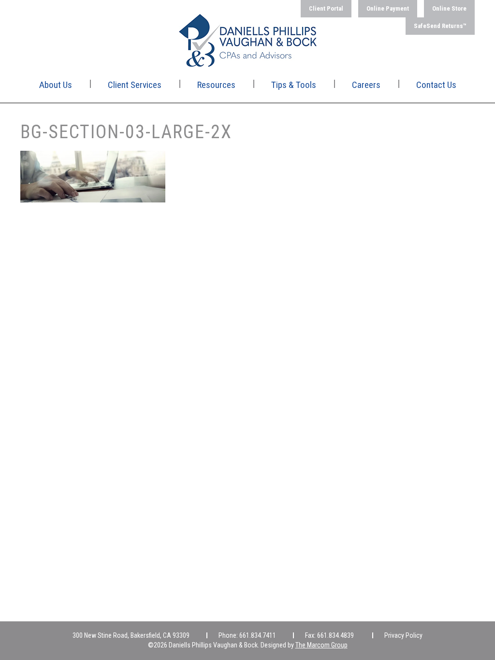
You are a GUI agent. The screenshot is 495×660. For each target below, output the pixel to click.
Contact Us (436, 84)
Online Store (449, 8)
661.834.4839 (335, 635)
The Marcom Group (321, 645)
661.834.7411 (257, 635)
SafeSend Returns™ (440, 25)
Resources (216, 84)
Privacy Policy (403, 635)
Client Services (134, 84)
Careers (366, 84)
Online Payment (387, 8)
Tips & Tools (293, 84)
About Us (55, 84)
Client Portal (326, 8)
